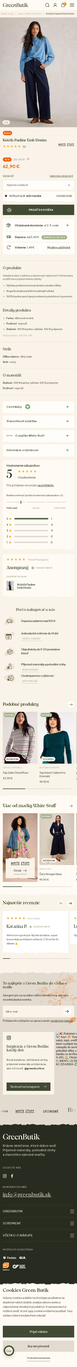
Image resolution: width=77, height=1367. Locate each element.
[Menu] (70, 5)
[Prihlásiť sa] (55, 5)
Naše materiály (30, 670)
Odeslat (67, 1011)
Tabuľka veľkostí (61, 176)
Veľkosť (8, 176)
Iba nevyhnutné (38, 1346)
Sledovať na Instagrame (25, 1086)
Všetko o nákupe (31, 639)
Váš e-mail (12, 1011)
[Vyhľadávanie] (47, 5)
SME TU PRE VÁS (30, 681)
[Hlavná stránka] (15, 5)
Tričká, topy (7, 13)
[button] (70, 903)
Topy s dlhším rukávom (29, 13)
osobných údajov (62, 1020)
